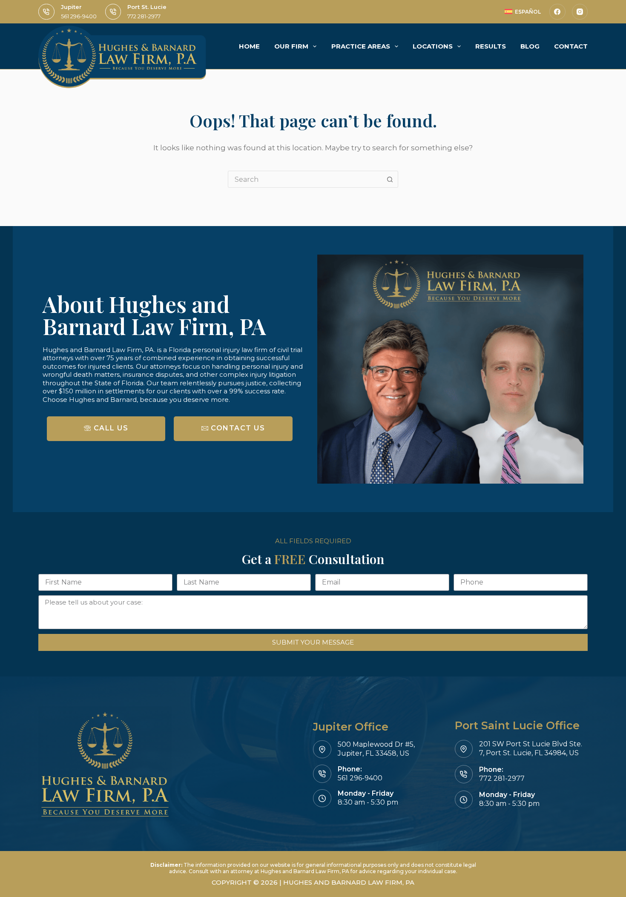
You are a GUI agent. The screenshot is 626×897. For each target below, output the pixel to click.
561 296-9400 (79, 16)
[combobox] (305, 179)
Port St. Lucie (147, 6)
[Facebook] (557, 12)
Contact (571, 46)
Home (249, 46)
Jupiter (71, 6)
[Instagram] (580, 12)
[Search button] (390, 179)
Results (490, 46)
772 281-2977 (144, 16)
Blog (530, 46)
